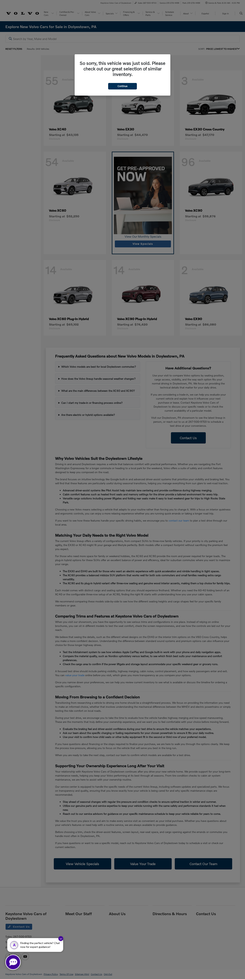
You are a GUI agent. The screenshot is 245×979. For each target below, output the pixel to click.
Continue (122, 86)
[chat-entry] (13, 962)
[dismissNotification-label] (60, 938)
